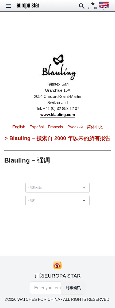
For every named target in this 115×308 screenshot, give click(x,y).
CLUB (92, 8)
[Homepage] (28, 6)
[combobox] (58, 187)
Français (55, 127)
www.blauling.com (57, 114)
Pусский (75, 127)
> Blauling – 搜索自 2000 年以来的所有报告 (57, 138)
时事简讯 (73, 288)
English (18, 127)
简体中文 (95, 127)
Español (36, 127)
